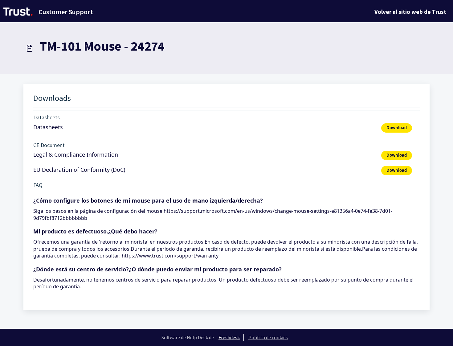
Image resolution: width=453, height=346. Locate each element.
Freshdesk (229, 337)
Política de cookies (268, 337)
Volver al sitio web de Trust (410, 11)
